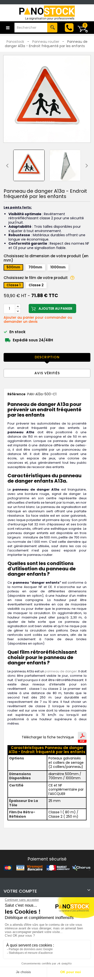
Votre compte (20, 891)
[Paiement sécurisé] (47, 867)
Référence (16, 394)
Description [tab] (47, 357)
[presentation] (7, 165)
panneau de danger (61, 671)
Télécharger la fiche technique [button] (48, 737)
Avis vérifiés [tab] (47, 373)
